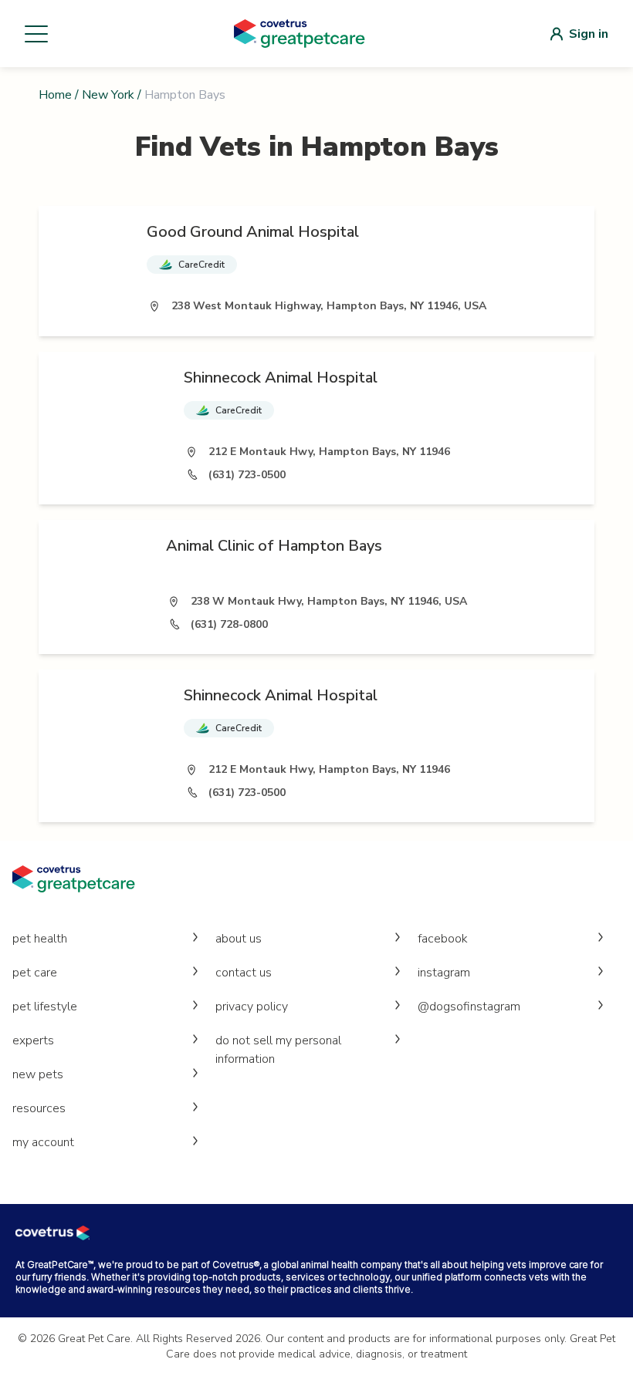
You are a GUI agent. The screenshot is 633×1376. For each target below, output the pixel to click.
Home (55, 94)
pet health (39, 938)
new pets (37, 1074)
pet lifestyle (44, 1006)
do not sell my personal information (278, 1049)
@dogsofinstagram (469, 1006)
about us (238, 938)
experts (33, 1040)
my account (43, 1142)
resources (39, 1108)
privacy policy (251, 1006)
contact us (243, 972)
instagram (444, 972)
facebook (443, 938)
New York (108, 94)
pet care (34, 972)
